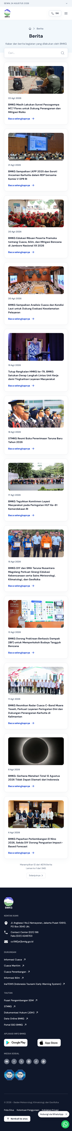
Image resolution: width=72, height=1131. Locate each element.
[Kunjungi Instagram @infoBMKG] (28, 1061)
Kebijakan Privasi (50, 1110)
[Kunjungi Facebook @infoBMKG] (14, 1061)
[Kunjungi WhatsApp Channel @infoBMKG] (43, 1061)
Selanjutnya (34, 875)
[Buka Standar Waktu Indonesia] (66, 3)
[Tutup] (66, 1114)
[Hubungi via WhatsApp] (65, 1124)
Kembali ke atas (19, 1118)
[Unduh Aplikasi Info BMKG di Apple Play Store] (52, 1042)
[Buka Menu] (66, 13)
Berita (40, 28)
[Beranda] (7, 13)
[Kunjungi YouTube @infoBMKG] (6, 1061)
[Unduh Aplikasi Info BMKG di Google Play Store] (19, 1042)
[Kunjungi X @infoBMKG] (21, 1061)
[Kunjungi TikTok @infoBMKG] (36, 1061)
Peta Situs (9, 1110)
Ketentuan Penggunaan (28, 1110)
